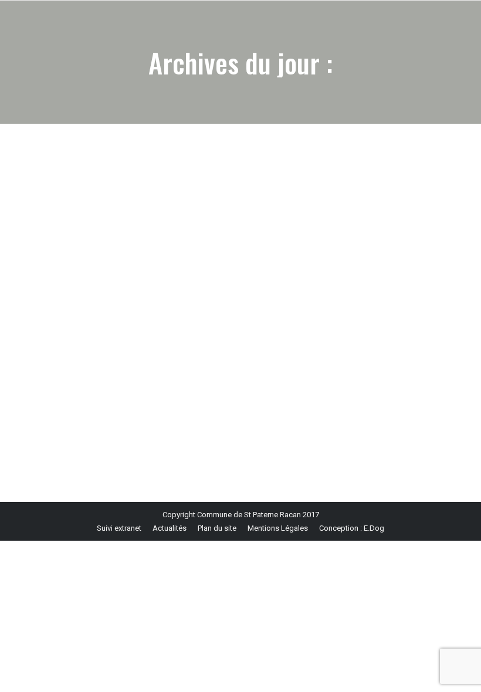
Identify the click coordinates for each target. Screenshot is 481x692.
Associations (66, 385)
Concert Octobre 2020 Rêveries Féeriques (129, 365)
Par (150, 385)
